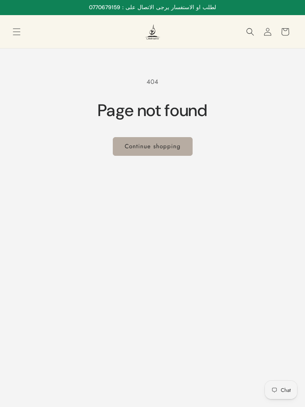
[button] (16, 32)
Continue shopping (153, 146)
